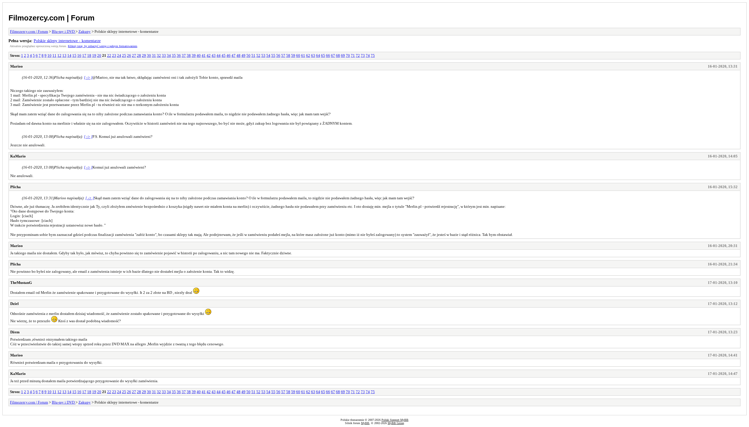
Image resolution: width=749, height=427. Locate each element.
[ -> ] (88, 77)
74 (368, 55)
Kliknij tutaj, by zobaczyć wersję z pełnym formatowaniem (102, 46)
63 (313, 55)
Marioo (16, 66)
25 (124, 55)
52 (258, 55)
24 (119, 55)
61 (303, 55)
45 (223, 55)
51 (253, 55)
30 (149, 55)
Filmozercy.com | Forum (51, 17)
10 (49, 55)
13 (64, 55)
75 (373, 55)
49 (243, 55)
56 (278, 55)
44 (219, 55)
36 (179, 55)
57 (283, 55)
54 (268, 55)
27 (134, 55)
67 (333, 55)
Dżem (15, 332)
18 (89, 55)
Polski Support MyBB (395, 419)
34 (169, 55)
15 (74, 55)
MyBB (365, 423)
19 (94, 55)
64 (318, 55)
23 (114, 55)
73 (363, 55)
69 (343, 55)
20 (99, 55)
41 (204, 55)
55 (273, 55)
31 (154, 55)
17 (84, 55)
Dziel (14, 303)
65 (323, 55)
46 (228, 55)
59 (293, 55)
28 (139, 55)
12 (59, 55)
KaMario (18, 156)
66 (328, 55)
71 (353, 55)
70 (348, 55)
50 (248, 55)
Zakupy (84, 31)
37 (184, 55)
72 (358, 55)
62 (308, 55)
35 (174, 55)
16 (79, 55)
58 (288, 55)
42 (209, 55)
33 (164, 55)
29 (144, 55)
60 (298, 55)
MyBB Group (396, 423)
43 (214, 55)
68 (338, 55)
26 (129, 55)
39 (194, 55)
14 (69, 55)
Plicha (15, 187)
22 (109, 55)
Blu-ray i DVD (63, 31)
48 (238, 55)
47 (233, 55)
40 (199, 55)
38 (189, 55)
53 (263, 55)
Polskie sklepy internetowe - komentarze (67, 40)
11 (54, 55)
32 (159, 55)
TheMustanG (21, 282)
